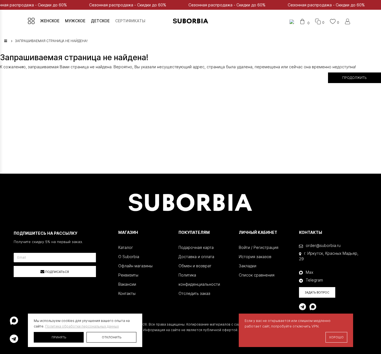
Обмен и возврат (195, 265)
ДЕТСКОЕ (100, 20)
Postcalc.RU (224, 335)
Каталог (125, 247)
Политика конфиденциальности (199, 280)
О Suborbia (128, 256)
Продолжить (354, 78)
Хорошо (336, 337)
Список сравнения (256, 275)
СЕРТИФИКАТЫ (130, 20)
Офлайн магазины (135, 265)
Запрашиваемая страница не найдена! (51, 41)
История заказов (255, 256)
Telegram (314, 280)
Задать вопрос (317, 292)
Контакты (127, 293)
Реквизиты (128, 275)
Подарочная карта (196, 247)
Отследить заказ (194, 293)
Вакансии (127, 284)
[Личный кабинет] (347, 22)
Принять (59, 337)
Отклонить (111, 337)
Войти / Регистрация (258, 247)
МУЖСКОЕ (75, 20)
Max (309, 272)
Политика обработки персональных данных (82, 326)
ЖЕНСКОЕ (49, 20)
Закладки (247, 265)
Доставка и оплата (196, 256)
